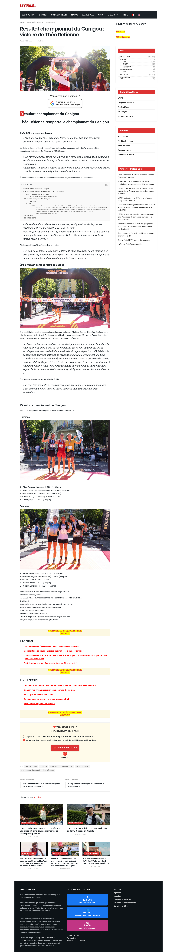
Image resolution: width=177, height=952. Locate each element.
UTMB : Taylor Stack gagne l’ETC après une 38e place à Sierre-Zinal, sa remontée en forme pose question (40, 831)
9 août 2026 (96, 866)
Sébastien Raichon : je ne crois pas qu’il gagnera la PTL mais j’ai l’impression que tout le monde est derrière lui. (135, 226)
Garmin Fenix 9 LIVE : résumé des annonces (134, 240)
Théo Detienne (124, 145)
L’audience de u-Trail (122, 899)
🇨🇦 (133, 15)
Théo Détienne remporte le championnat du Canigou (43, 191)
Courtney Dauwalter (126, 155)
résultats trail (67, 766)
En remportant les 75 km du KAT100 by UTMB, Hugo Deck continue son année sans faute (95, 861)
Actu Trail (40, 22)
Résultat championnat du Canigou (36, 188)
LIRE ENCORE (31, 218)
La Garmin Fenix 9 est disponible (130, 244)
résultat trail (55, 766)
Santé (124, 71)
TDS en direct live (123, 37)
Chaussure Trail (125, 77)
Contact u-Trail (73, 935)
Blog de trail (31, 22)
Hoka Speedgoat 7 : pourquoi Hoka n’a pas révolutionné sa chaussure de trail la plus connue (136, 182)
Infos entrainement (126, 69)
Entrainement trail (121, 906)
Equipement (123, 75)
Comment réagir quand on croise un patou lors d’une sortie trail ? (54, 651)
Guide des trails (59, 15)
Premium (125, 68)
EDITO (124, 61)
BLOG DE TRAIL (28, 15)
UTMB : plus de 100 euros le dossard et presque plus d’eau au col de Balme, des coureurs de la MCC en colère (136, 217)
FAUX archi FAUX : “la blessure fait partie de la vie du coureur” (52, 646)
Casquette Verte (124, 150)
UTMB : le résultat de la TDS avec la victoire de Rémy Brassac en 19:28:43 (87, 829)
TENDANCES (112, 15)
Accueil (22, 22)
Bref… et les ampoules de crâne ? (39, 703)
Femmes (33, 204)
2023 (78, 766)
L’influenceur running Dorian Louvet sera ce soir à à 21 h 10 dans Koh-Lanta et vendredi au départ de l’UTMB (136, 207)
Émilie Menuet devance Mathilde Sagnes (43, 196)
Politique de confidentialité (125, 903)
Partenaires (71, 938)
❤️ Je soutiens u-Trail (65, 747)
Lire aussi (30, 215)
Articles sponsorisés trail (77, 941)
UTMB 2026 (120, 32)
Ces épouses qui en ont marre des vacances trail (46, 699)
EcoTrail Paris (123, 107)
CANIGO (85, 766)
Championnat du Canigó (30, 770)
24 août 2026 (34, 869)
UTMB (100, 15)
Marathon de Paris (125, 116)
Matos (74, 15)
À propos (117, 893)
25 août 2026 (34, 837)
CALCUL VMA (88, 15)
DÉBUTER (43, 15)
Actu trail (117, 889)
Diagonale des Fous (126, 102)
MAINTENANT (65, 632)
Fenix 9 (124, 15)
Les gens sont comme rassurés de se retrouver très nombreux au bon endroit (60, 685)
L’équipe (117, 896)
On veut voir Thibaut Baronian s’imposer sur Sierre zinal (49, 690)
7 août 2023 (24, 41)
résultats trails (50, 22)
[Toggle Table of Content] (105, 185)
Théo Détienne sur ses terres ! (40, 194)
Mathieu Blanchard (125, 141)
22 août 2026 (65, 869)
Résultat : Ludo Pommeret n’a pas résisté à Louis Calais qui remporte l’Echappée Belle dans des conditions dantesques (64, 862)
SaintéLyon (122, 112)
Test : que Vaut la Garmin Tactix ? (39, 694)
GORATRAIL (126, 63)
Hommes (33, 201)
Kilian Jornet (123, 136)
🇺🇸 (139, 15)
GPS (121, 79)
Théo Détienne (48, 770)
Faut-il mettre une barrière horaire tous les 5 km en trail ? (50, 663)
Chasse (125, 64)
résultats (43, 766)
